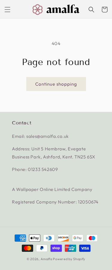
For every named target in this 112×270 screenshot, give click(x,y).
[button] (7, 9)
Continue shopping (56, 84)
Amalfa (46, 259)
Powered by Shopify (69, 259)
